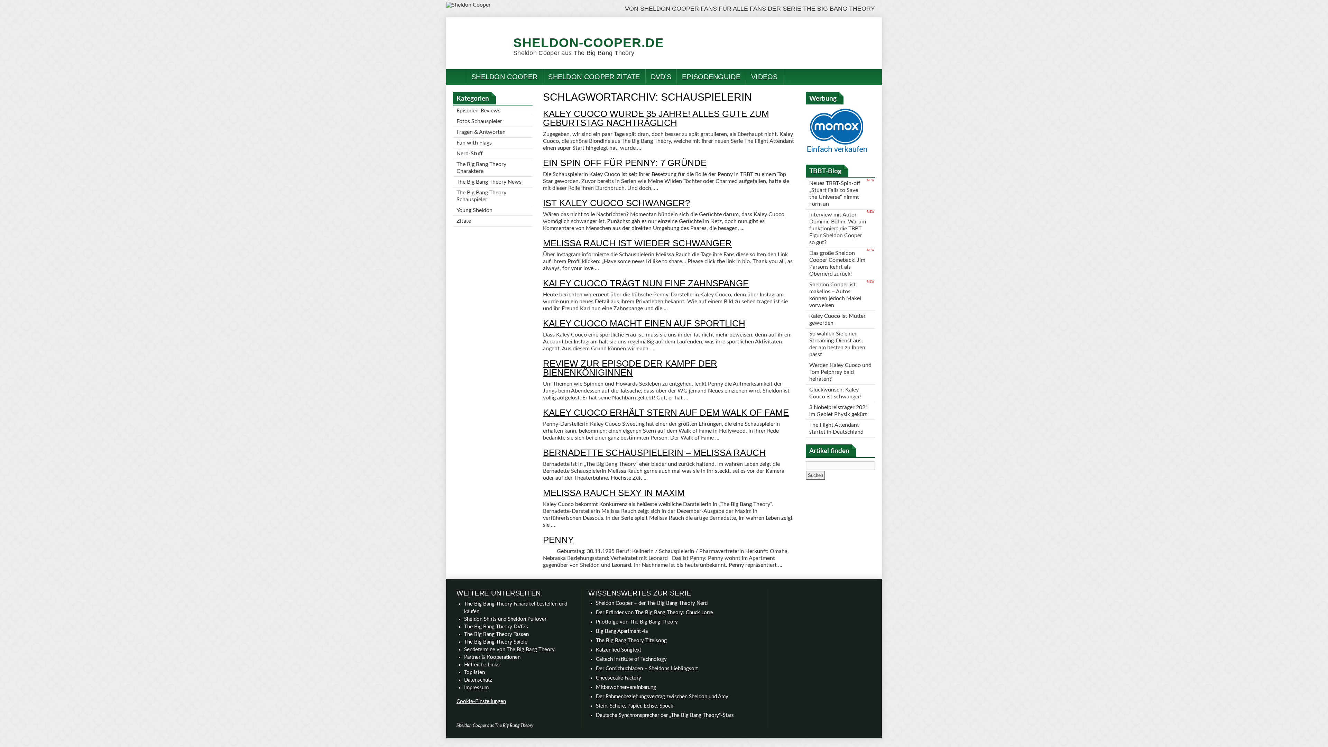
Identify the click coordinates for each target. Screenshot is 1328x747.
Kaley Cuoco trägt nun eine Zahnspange (646, 283)
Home (456, 77)
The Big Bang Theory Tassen (496, 634)
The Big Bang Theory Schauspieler (481, 196)
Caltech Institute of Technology (631, 659)
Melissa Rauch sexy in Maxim (614, 493)
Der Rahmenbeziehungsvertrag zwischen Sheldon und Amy (662, 696)
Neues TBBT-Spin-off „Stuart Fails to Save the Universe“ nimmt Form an (834, 194)
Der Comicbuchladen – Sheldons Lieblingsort (647, 668)
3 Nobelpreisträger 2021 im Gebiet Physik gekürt (838, 411)
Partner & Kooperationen (492, 657)
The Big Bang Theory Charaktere (481, 168)
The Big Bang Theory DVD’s (496, 626)
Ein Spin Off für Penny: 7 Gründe (625, 163)
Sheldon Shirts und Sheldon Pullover (505, 619)
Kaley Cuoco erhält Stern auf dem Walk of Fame (666, 412)
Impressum (476, 687)
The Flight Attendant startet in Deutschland (836, 428)
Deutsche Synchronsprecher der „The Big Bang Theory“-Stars (665, 715)
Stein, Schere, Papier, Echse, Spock (634, 706)
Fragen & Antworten (481, 132)
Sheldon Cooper (504, 77)
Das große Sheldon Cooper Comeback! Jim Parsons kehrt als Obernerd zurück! (837, 263)
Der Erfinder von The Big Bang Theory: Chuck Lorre (654, 612)
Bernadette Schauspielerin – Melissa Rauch (654, 453)
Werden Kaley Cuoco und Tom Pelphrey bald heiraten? (840, 372)
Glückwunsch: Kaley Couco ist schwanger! (835, 393)
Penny (558, 540)
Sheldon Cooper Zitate (594, 77)
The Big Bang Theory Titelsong (631, 640)
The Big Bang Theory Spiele (495, 642)
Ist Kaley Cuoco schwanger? (616, 203)
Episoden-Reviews (478, 110)
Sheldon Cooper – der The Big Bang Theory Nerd (652, 603)
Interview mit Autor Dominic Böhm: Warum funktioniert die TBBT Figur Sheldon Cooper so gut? (837, 228)
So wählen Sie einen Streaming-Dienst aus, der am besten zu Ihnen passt (837, 344)
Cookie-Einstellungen (481, 701)
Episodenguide (711, 77)
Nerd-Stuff (469, 153)
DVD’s (661, 77)
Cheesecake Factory (618, 678)
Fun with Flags (474, 143)
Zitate (463, 221)
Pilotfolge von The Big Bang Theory (637, 622)
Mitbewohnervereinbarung (626, 687)
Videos (764, 77)
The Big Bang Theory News (489, 182)
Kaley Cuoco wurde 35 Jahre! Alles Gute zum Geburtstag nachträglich (656, 118)
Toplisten (474, 672)
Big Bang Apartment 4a (622, 631)
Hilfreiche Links (482, 664)
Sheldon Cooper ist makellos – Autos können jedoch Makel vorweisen (835, 295)
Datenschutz (478, 680)
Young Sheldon (474, 210)
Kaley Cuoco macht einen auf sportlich (644, 323)
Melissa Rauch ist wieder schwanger (637, 243)
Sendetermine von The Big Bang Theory (509, 649)
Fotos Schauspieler (479, 121)
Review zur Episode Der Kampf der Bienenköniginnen (630, 368)
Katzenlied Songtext (618, 650)
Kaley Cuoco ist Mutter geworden (837, 319)
